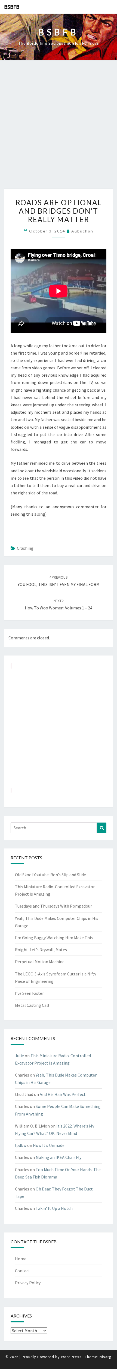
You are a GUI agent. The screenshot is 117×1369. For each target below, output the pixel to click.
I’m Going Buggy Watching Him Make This (54, 937)
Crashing (25, 548)
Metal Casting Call (32, 1005)
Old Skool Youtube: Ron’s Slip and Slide (50, 874)
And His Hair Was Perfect (63, 1094)
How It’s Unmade (48, 1145)
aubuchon (82, 231)
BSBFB (11, 6)
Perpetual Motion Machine (39, 961)
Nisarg (106, 1356)
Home (20, 1258)
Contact (22, 1270)
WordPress (71, 1356)
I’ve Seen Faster (29, 993)
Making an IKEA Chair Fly (58, 1157)
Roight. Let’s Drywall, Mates (41, 949)
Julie (19, 1055)
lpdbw (20, 1145)
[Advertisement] (58, 127)
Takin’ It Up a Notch (54, 1208)
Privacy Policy (28, 1282)
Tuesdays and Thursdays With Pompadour (53, 906)
